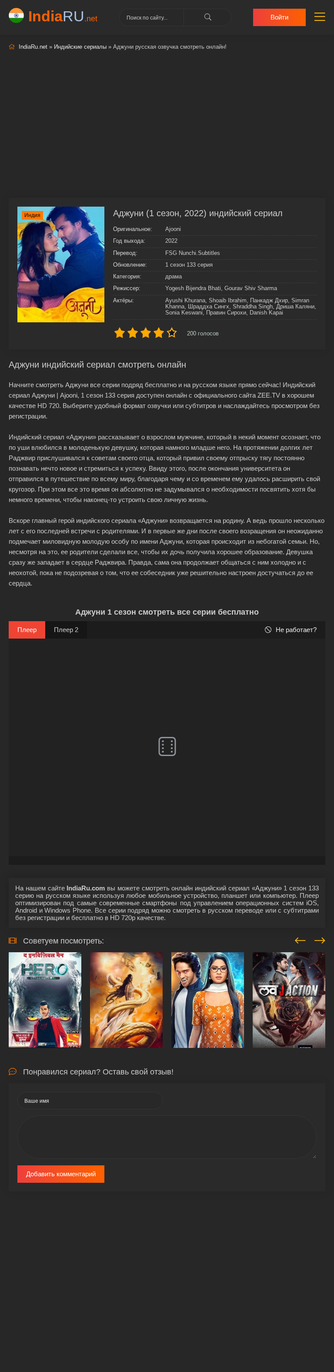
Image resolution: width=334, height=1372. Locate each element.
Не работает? (296, 629)
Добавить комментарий (61, 1174)
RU (62, 16)
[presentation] (300, 939)
